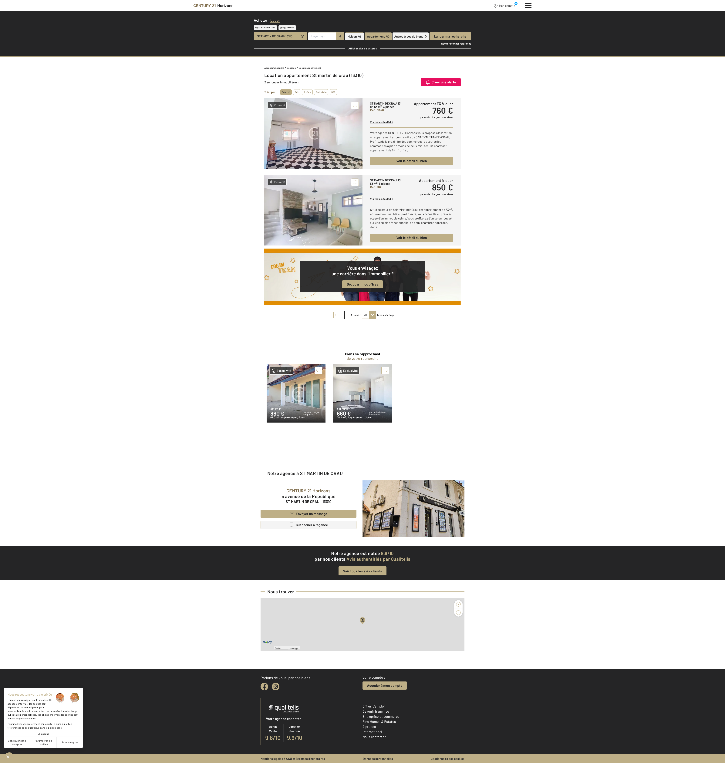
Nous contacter (374, 737)
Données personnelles (378, 758)
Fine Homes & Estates (379, 721)
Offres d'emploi (373, 706)
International (372, 732)
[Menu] (528, 5)
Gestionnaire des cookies (447, 758)
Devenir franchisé (375, 711)
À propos (369, 727)
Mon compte (507, 5)
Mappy (295, 648)
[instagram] (275, 686)
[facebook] (264, 686)
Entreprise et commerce (381, 716)
